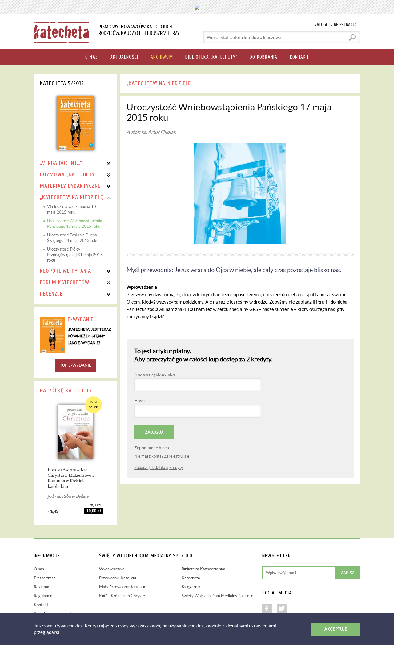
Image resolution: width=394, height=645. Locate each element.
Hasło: (140, 400)
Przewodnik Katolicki (117, 578)
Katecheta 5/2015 (62, 83)
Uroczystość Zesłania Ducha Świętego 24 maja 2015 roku (72, 238)
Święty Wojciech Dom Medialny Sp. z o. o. (218, 596)
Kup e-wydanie (75, 365)
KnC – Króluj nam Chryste (122, 596)
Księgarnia (191, 587)
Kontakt (41, 604)
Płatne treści (45, 578)
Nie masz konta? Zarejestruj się (161, 456)
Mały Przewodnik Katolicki (122, 587)
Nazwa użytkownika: (155, 374)
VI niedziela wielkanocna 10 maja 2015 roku (71, 209)
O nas (39, 569)
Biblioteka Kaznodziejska (203, 569)
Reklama (41, 587)
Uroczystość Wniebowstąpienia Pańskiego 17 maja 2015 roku (74, 223)
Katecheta (191, 578)
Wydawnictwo (111, 569)
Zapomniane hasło (151, 447)
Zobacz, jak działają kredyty (158, 467)
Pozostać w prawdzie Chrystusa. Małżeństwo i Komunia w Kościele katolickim (71, 478)
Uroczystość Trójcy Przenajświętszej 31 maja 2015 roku (75, 255)
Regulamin (43, 596)
